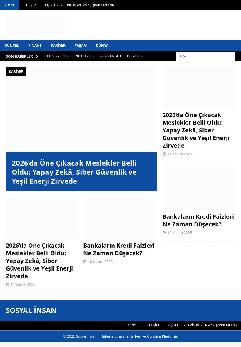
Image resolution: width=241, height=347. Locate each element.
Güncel (11, 45)
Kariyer (58, 45)
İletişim (30, 5)
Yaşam (81, 45)
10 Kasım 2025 (100, 261)
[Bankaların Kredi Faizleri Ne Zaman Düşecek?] (120, 218)
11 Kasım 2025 (23, 284)
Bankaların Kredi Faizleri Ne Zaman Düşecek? (119, 249)
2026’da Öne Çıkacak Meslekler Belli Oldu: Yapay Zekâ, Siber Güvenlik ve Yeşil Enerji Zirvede (74, 172)
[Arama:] (205, 56)
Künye (9, 5)
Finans (35, 45)
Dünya (102, 45)
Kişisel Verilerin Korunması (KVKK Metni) (79, 5)
